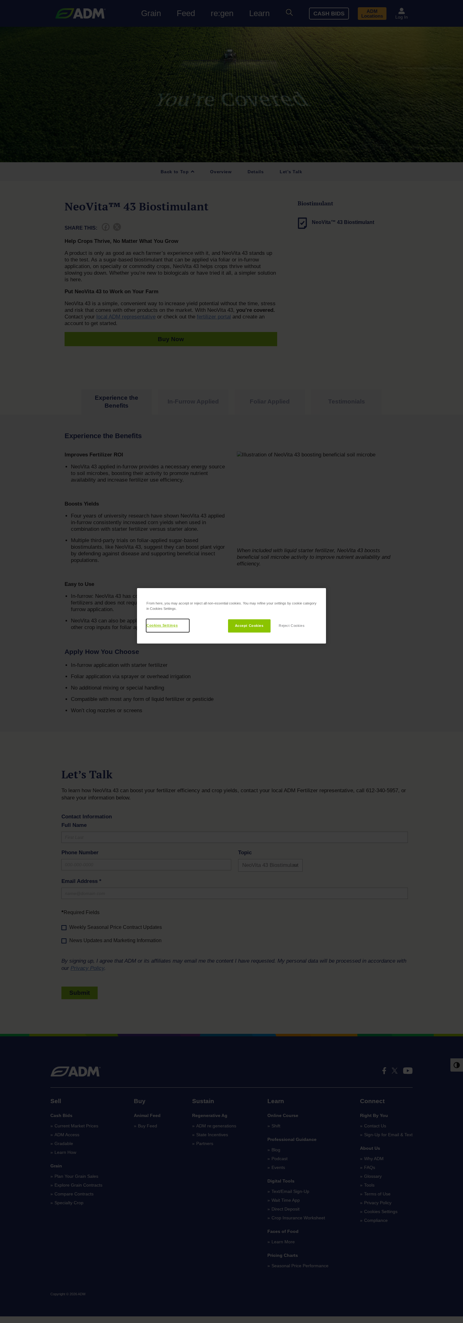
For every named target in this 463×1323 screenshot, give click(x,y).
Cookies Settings (162, 625)
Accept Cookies (249, 625)
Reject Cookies (292, 625)
